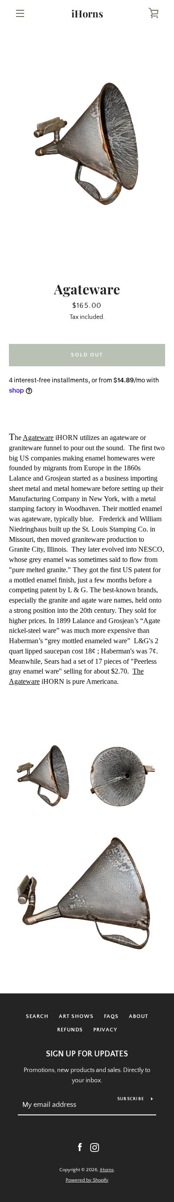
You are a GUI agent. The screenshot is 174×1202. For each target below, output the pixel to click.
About (138, 1016)
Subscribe (130, 1099)
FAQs (111, 1016)
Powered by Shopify (87, 1180)
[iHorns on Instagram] (94, 1147)
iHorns (87, 13)
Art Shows (76, 1016)
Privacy (105, 1030)
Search (37, 1016)
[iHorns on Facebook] (79, 1147)
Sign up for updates (87, 1054)
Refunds (70, 1030)
